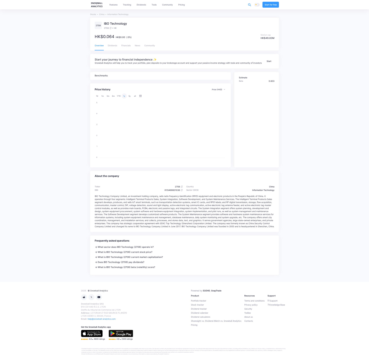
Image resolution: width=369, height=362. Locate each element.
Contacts (248, 321)
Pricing (194, 325)
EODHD (206, 290)
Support (273, 300)
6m (113, 96)
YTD (119, 96)
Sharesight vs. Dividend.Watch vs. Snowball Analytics (216, 321)
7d (97, 96)
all (135, 96)
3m (108, 96)
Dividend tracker (199, 309)
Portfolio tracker (198, 300)
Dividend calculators (200, 317)
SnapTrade (216, 290)
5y (130, 96)
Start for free (271, 4)
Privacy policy (251, 305)
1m (102, 96)
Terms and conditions (254, 300)
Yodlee (247, 313)
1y (124, 96)
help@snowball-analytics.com (102, 319)
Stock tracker (197, 305)
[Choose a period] (140, 96)
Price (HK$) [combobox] (217, 89)
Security (248, 309)
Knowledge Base (277, 305)
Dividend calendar (199, 313)
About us (248, 317)
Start (269, 61)
